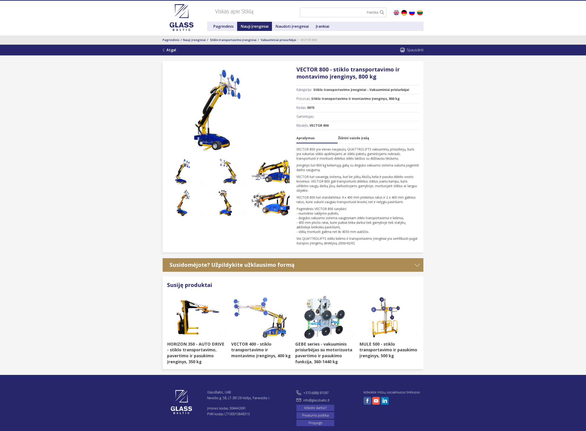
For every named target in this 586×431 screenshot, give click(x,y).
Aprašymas (305, 138)
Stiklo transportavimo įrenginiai (233, 40)
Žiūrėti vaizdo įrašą (353, 138)
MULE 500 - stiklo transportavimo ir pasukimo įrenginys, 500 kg (388, 349)
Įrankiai (322, 26)
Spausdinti (415, 49)
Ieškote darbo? (315, 408)
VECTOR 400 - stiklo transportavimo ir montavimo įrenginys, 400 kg (261, 349)
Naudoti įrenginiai (292, 26)
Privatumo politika (315, 415)
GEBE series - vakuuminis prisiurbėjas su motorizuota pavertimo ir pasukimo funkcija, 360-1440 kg (323, 352)
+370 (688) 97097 (316, 393)
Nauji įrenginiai (255, 26)
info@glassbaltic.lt (316, 400)
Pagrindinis (223, 26)
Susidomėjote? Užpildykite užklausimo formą (232, 264)
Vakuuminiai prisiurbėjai (278, 40)
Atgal (171, 49)
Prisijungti (315, 423)
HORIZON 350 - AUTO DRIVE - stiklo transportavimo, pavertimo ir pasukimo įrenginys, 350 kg (195, 352)
